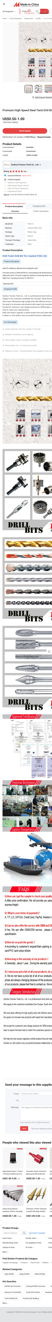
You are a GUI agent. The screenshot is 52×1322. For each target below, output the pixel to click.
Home (5, 18)
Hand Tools (7, 1238)
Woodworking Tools (10, 1243)
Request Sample (44, 137)
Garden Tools (30, 1238)
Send (24, 1128)
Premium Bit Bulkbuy (31, 1298)
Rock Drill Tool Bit (33, 1292)
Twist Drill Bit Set (11, 1298)
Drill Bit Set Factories (13, 1286)
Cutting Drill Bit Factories (35, 1286)
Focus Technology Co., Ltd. (32, 1312)
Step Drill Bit (9, 1274)
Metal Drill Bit (40, 1274)
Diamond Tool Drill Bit (13, 1292)
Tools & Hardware (15, 18)
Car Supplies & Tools (33, 1243)
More (5, 1303)
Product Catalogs (38, 1233)
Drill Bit (38, 18)
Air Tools (28, 1247)
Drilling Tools (28, 18)
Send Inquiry (25, 131)
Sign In (6, 194)
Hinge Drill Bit (24, 1274)
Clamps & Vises (9, 1247)
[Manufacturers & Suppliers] (26, 4)
